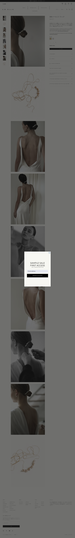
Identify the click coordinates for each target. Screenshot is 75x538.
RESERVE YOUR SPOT (37, 275)
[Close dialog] (49, 252)
